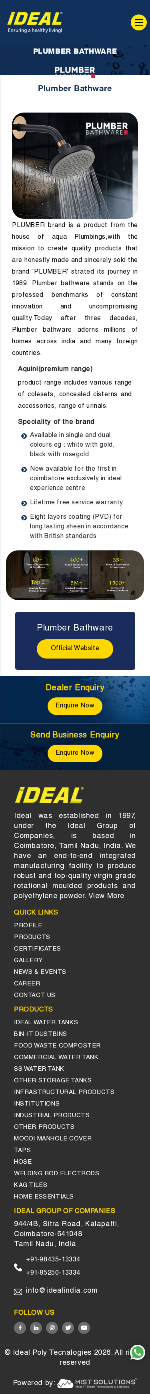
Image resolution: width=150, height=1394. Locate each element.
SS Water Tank (39, 1069)
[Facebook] (20, 1328)
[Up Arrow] (138, 1374)
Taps (22, 1151)
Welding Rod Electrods (57, 1174)
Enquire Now (75, 706)
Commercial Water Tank (56, 1058)
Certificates (37, 949)
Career (27, 984)
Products (32, 938)
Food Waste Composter (57, 1046)
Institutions (37, 1104)
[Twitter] (68, 1328)
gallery (28, 961)
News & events (40, 972)
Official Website (75, 649)
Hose (23, 1162)
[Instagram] (52, 1328)
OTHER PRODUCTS (44, 1127)
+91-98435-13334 (53, 1260)
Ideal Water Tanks (46, 1023)
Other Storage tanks (53, 1081)
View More (106, 896)
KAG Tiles (30, 1185)
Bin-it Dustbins (40, 1034)
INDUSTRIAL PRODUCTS (52, 1116)
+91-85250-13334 (53, 1273)
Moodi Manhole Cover (53, 1139)
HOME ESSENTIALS (44, 1197)
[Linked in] (36, 1328)
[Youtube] (84, 1328)
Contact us (35, 996)
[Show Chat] (137, 1352)
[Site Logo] (35, 22)
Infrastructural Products (64, 1093)
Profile (28, 926)
